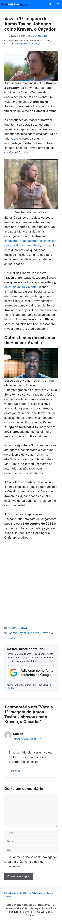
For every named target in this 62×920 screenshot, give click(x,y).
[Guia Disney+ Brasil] (18, 4)
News (24, 627)
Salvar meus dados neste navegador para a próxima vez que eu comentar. (32, 861)
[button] (50, 4)
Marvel (13, 627)
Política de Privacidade (32, 893)
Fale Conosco (11, 893)
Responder (15, 770)
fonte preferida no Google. (29, 43)
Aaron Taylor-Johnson (24, 633)
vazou (14, 138)
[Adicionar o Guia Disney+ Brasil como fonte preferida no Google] (31, 672)
